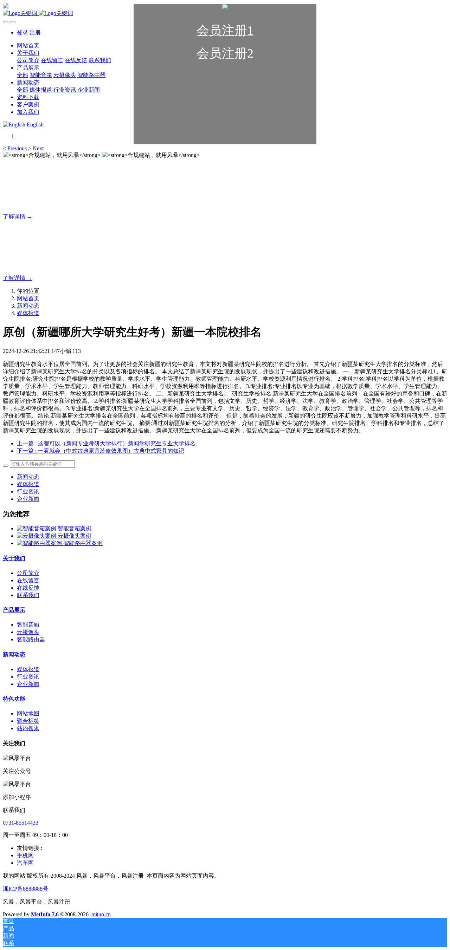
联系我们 (28, 595)
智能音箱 (28, 625)
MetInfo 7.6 (45, 914)
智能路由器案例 (83, 543)
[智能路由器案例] (40, 543)
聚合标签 (28, 721)
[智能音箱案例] (37, 528)
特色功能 (14, 699)
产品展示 (14, 610)
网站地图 (28, 713)
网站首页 (28, 298)
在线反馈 (28, 588)
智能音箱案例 (74, 528)
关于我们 (14, 558)
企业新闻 (28, 499)
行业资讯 (28, 491)
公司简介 (28, 573)
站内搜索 (28, 728)
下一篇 (100, 451)
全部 (22, 75)
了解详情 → (17, 217)
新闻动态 (28, 306)
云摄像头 (28, 632)
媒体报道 (28, 313)
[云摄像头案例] (37, 536)
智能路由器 (31, 639)
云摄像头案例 (74, 536)
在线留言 (28, 580)
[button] (15, 148)
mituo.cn (101, 914)
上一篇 (106, 443)
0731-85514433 (20, 823)
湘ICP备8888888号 (25, 889)
